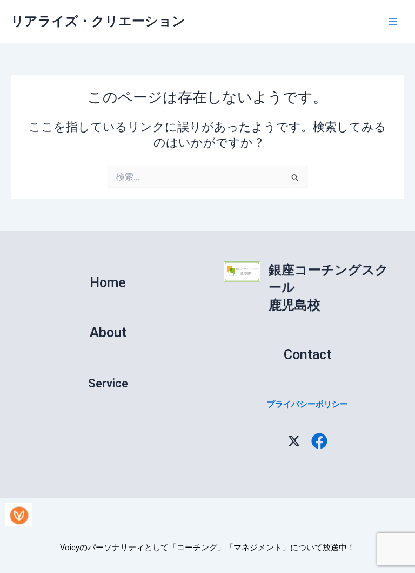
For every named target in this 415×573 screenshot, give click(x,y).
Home (108, 283)
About (108, 332)
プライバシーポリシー (307, 404)
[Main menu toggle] (392, 21)
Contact (307, 355)
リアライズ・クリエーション (98, 21)
